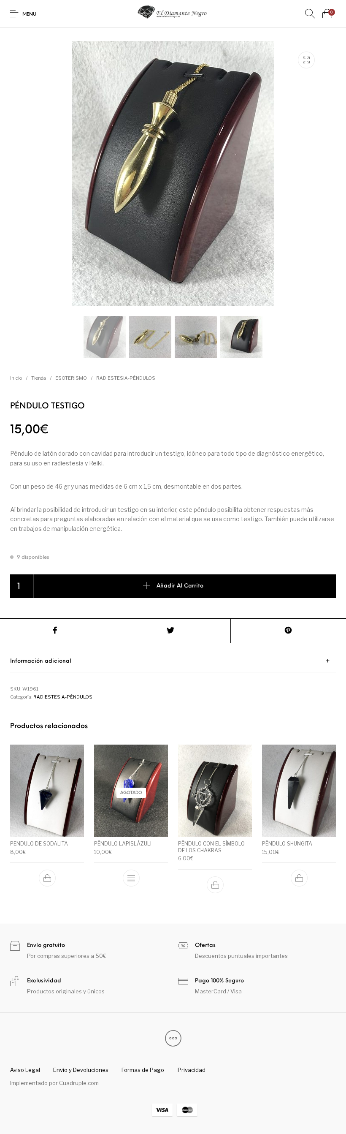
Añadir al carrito (180, 586)
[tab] (173, 661)
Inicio (16, 378)
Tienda (38, 378)
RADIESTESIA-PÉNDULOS (125, 378)
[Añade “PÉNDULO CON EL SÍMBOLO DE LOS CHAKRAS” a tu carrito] (215, 884)
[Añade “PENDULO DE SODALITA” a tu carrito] (47, 878)
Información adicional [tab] (40, 661)
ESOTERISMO (71, 378)
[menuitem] (24, 1070)
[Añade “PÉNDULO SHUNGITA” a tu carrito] (299, 878)
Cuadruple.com (79, 1083)
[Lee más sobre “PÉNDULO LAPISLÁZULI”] (131, 878)
